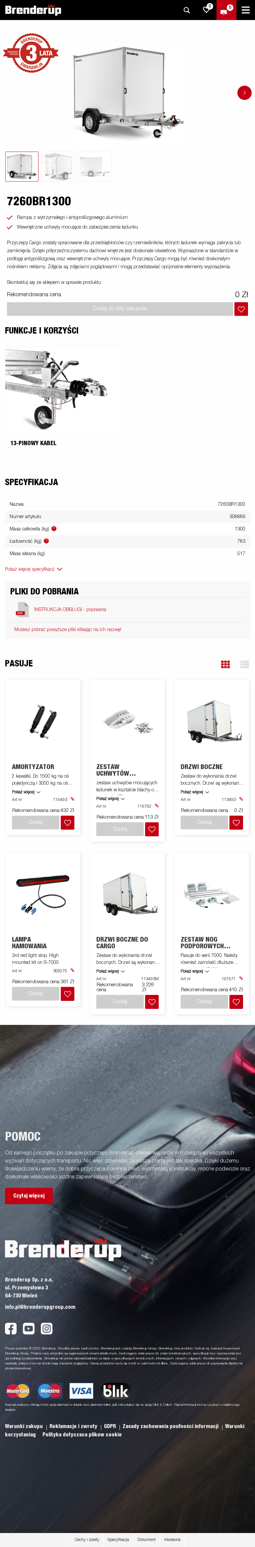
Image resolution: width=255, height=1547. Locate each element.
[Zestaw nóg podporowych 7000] (212, 894)
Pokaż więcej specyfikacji (29, 569)
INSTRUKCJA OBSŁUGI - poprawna (70, 609)
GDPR (110, 1426)
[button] (225, 664)
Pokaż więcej (23, 792)
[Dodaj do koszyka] (241, 309)
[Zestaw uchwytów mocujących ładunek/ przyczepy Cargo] (127, 721)
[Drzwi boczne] (212, 721)
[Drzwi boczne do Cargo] (127, 894)
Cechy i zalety (87, 1540)
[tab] (22, 167)
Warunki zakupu (24, 1426)
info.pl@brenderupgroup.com (40, 1307)
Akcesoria (172, 1540)
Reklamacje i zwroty (74, 1426)
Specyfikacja (118, 1540)
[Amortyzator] (43, 721)
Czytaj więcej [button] (28, 1195)
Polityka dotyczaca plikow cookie (82, 1434)
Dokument (146, 1540)
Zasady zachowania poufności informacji (171, 1426)
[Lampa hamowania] (43, 894)
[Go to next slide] (244, 93)
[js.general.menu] (245, 10)
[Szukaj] (186, 10)
